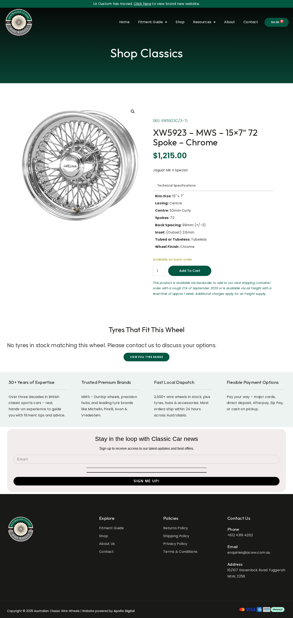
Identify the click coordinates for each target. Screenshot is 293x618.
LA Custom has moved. (113, 3)
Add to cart (189, 270)
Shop (180, 22)
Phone (233, 529)
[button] (133, 111)
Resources (202, 22)
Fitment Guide (150, 22)
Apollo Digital (124, 611)
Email (232, 546)
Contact (250, 22)
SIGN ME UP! (147, 481)
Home (124, 22)
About (229, 22)
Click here (142, 3)
